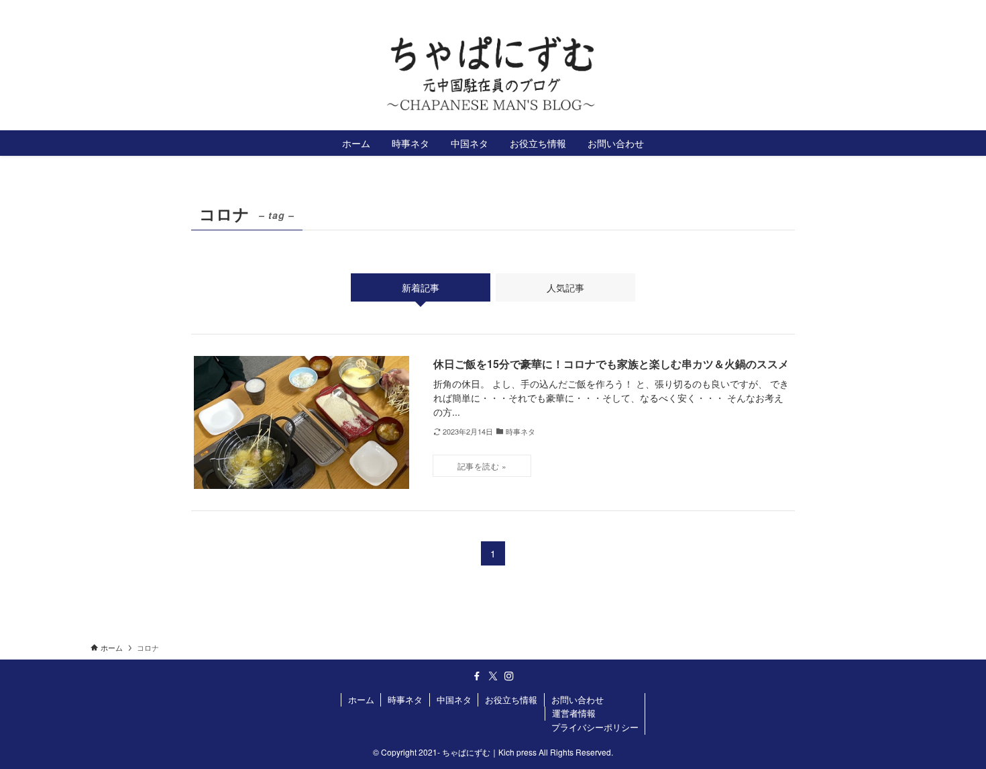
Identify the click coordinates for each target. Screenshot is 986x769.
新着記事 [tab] (420, 287)
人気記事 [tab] (565, 287)
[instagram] (886, 10)
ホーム (361, 699)
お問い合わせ (577, 699)
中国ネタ (454, 699)
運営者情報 (574, 713)
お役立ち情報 (511, 699)
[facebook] (852, 10)
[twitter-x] (869, 10)
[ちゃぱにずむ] (493, 74)
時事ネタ (405, 699)
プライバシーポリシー (595, 727)
